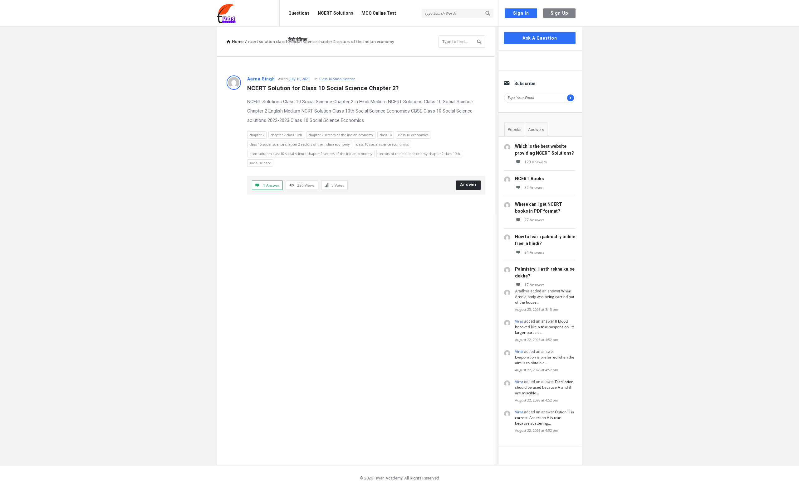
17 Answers (534, 284)
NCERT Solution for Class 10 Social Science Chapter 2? (323, 88)
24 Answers (534, 252)
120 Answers (535, 162)
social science (260, 163)
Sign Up (559, 13)
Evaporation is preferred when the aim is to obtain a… (544, 359)
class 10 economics (413, 134)
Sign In (521, 13)
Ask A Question (539, 38)
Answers (536, 129)
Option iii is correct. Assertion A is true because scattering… (544, 417)
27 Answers (534, 220)
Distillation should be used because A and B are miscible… (544, 387)
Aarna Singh (261, 78)
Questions (299, 13)
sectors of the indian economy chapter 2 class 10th (419, 153)
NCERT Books (529, 178)
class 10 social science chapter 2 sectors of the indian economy (299, 144)
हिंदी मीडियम (297, 39)
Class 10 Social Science (337, 78)
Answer (468, 184)
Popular (515, 129)
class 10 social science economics (382, 144)
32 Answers (534, 187)
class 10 (386, 134)
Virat (519, 321)
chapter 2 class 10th (286, 134)
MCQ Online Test (378, 13)
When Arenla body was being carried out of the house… (544, 296)
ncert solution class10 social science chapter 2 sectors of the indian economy (310, 153)
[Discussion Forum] (248, 13)
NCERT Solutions (335, 13)
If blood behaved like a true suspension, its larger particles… (545, 327)
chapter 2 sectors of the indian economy (340, 134)
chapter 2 (256, 134)
